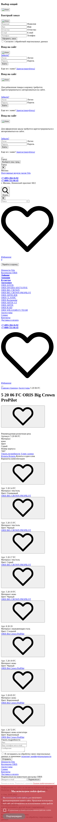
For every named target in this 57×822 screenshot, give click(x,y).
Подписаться (33, 779)
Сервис (4, 315)
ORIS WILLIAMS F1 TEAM (14, 310)
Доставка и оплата (10, 320)
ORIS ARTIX (7, 305)
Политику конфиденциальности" (44, 783)
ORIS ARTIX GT (9, 302)
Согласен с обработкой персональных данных (26, 41)
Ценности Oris (8, 270)
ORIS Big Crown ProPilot (12, 634)
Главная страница (9, 388)
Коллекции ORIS (9, 273)
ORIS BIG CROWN (10, 290)
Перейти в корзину (10, 264)
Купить (5, 456)
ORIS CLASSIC (8, 297)
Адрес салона (27, 454)
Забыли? (5, 55)
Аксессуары (6, 312)
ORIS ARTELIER (9, 295)
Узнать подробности (10, 454)
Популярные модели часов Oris (16, 173)
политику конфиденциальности (36, 756)
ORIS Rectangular (9, 300)
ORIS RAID (6, 307)
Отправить (6, 759)
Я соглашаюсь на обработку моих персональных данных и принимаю (26, 755)
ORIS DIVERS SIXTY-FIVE (14, 287)
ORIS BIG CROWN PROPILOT (16, 292)
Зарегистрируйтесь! (25, 68)
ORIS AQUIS (7, 285)
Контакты (5, 317)
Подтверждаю (14, 816)
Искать (5, 195)
